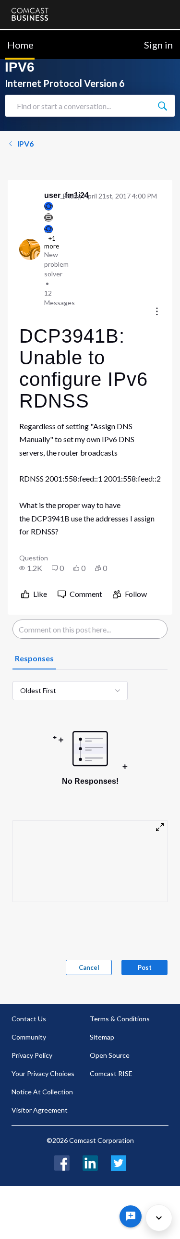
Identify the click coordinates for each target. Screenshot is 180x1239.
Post (145, 967)
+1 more (51, 242)
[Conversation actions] (157, 312)
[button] (30, 568)
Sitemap (102, 1037)
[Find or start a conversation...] (162, 105)
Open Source (110, 1055)
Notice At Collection (42, 1092)
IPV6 (25, 143)
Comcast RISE (111, 1073)
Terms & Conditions (120, 1019)
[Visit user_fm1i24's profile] (29, 249)
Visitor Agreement (40, 1110)
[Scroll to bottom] (158, 1217)
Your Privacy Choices (43, 1073)
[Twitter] (118, 1161)
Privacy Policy (32, 1055)
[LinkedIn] (90, 1161)
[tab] (34, 658)
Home (20, 44)
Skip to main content (39, 36)
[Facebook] (62, 1161)
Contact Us (29, 1019)
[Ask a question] (131, 1216)
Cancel (89, 967)
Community (29, 1037)
